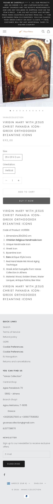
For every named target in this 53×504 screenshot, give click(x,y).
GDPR (6, 341)
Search (6, 327)
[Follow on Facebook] (4, 474)
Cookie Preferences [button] (13, 346)
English (38, 483)
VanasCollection (13, 117)
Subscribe (13, 463)
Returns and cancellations (16, 361)
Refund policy (10, 336)
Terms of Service (11, 332)
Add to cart (26, 191)
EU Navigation (10, 356)
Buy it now (26, 200)
